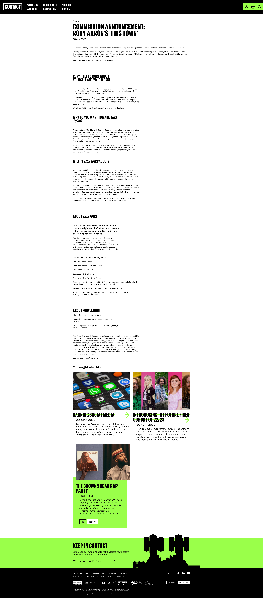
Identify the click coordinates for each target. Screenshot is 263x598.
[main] (131, 271)
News (76, 21)
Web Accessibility (119, 576)
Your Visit (67, 5)
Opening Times (112, 573)
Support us (49, 8)
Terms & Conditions (78, 576)
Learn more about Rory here (85, 358)
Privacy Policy (90, 576)
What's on (32, 5)
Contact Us (123, 573)
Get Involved (50, 5)
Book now (92, 522)
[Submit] (114, 561)
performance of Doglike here (112, 108)
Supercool (187, 594)
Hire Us (66, 8)
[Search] (259, 7)
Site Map (109, 576)
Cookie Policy (100, 576)
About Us (32, 8)
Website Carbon (184, 582)
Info (83, 522)
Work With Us (77, 573)
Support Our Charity (98, 573)
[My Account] (246, 6)
